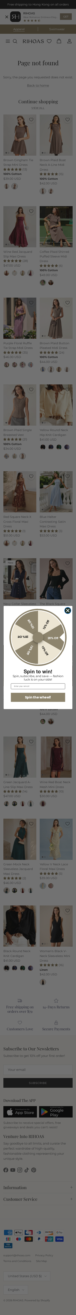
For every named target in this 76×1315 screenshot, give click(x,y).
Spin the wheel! (38, 697)
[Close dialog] (68, 610)
